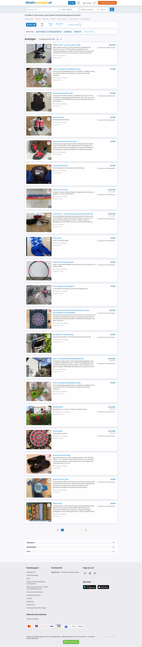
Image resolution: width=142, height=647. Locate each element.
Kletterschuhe (58, 117)
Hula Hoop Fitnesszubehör (63, 262)
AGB (28, 578)
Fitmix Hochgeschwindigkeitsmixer (67, 69)
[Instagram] (90, 573)
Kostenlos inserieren (108, 3)
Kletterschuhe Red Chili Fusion (65, 141)
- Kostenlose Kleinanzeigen (65, 572)
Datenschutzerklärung (34, 592)
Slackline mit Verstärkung (63, 334)
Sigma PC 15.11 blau (61, 479)
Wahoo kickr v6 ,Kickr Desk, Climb (66, 45)
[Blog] (95, 573)
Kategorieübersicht (33, 595)
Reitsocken (57, 238)
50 (61, 39)
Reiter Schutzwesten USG (63, 93)
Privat (50, 24)
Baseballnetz (58, 407)
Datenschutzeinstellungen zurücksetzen (35, 583)
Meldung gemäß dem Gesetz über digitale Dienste (37, 588)
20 (57, 39)
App (72, 3)
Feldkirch (76, 31)
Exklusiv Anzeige (32, 619)
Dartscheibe (58, 431)
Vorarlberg (67, 31)
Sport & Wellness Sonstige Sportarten (48, 32)
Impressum (30, 605)
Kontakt (29, 598)
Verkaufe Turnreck (60, 190)
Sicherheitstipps (32, 575)
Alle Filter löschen (89, 31)
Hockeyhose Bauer (60, 166)
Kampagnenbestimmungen (36, 608)
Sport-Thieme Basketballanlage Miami (68, 359)
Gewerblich (59, 24)
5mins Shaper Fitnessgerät (63, 286)
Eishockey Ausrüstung (61, 455)
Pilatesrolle (57, 503)
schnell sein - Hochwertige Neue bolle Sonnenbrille (73, 214)
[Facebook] (85, 573)
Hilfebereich (30, 572)
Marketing (30, 601)
